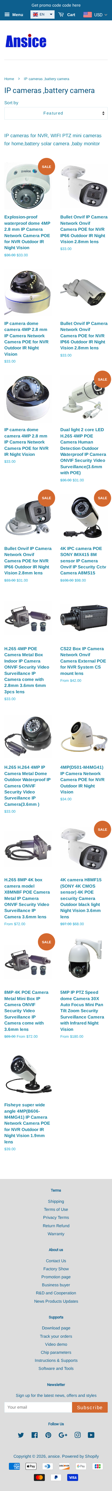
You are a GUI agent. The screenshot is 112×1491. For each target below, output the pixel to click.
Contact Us (56, 1260)
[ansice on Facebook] (34, 1436)
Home (9, 79)
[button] (42, 14)
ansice (54, 1456)
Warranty (56, 1233)
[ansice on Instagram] (77, 1436)
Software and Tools (56, 1368)
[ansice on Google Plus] (63, 1436)
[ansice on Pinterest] (48, 1436)
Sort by (11, 102)
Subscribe (90, 1407)
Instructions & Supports (56, 1360)
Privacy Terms (56, 1217)
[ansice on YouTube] (91, 1436)
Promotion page (56, 1277)
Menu (17, 14)
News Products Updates (56, 1301)
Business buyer (56, 1285)
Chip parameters (56, 1352)
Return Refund (56, 1225)
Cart (70, 14)
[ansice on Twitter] (21, 1436)
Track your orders (56, 1336)
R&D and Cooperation (56, 1293)
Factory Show (56, 1269)
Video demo (56, 1344)
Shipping (56, 1201)
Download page (56, 1328)
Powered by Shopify (80, 1456)
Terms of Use (56, 1209)
